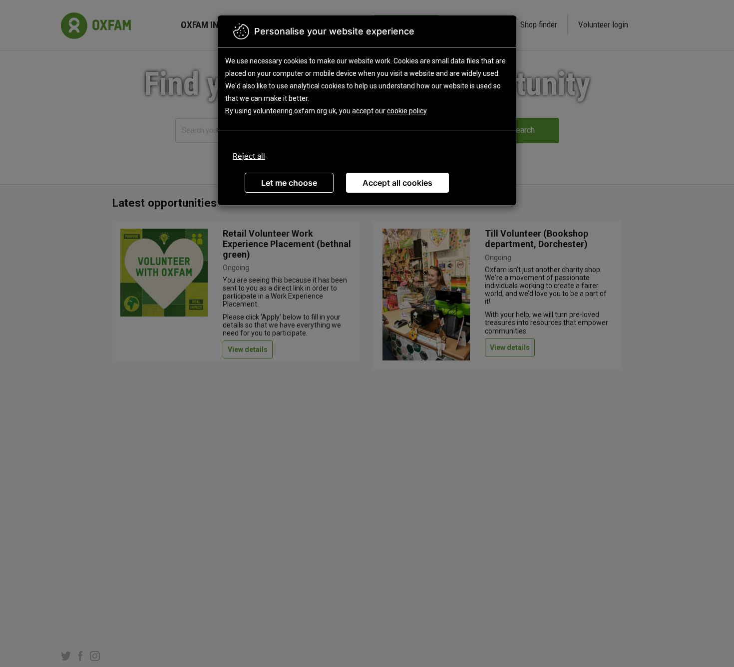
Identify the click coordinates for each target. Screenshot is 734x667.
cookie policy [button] (406, 111)
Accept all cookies (397, 183)
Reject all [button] (249, 156)
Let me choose (289, 183)
